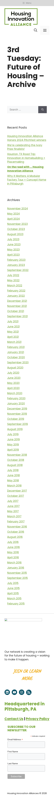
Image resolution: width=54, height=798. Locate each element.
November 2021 (17, 306)
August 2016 (15, 537)
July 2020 (13, 373)
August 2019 (15, 429)
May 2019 (13, 444)
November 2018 (17, 455)
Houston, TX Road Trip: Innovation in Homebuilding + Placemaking (26, 158)
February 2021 (16, 347)
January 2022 (16, 296)
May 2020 (13, 383)
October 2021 (15, 311)
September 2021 (17, 316)
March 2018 (14, 485)
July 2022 (13, 275)
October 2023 (16, 229)
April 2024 (13, 219)
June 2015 (13, 588)
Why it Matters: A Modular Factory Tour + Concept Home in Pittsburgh (26, 179)
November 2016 (17, 526)
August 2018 (15, 465)
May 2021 (13, 332)
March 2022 (14, 285)
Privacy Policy (37, 719)
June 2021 (13, 326)
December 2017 (17, 491)
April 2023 (13, 255)
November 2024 (17, 208)
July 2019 (13, 434)
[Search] (42, 109)
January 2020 (16, 403)
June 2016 (13, 547)
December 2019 (17, 408)
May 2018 (13, 480)
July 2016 (13, 542)
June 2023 (14, 244)
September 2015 (17, 578)
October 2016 (15, 532)
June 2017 (13, 506)
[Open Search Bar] (35, 30)
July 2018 (13, 470)
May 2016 (13, 552)
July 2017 (12, 501)
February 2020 (16, 398)
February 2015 (16, 603)
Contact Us (13, 719)
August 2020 (15, 367)
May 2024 (13, 213)
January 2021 (15, 352)
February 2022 (16, 290)
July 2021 (12, 321)
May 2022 (13, 280)
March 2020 (14, 393)
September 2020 (18, 362)
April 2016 (13, 557)
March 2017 (14, 516)
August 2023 (15, 234)
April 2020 (13, 388)
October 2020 (16, 357)
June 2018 (13, 475)
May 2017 (13, 511)
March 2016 (14, 562)
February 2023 (16, 260)
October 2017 (15, 496)
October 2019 (15, 419)
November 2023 (17, 224)
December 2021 (17, 301)
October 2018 (15, 460)
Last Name (13, 763)
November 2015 (17, 573)
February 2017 (16, 521)
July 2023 (13, 239)
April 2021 (13, 337)
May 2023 (13, 249)
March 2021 (14, 342)
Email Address (15, 739)
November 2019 (17, 414)
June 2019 (13, 439)
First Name (13, 751)
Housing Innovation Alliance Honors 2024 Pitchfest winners (26, 138)
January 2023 (16, 265)
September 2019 (17, 424)
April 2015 (13, 593)
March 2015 (14, 598)
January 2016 (15, 568)
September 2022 (17, 270)
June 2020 (14, 378)
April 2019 (13, 450)
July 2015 (12, 583)
